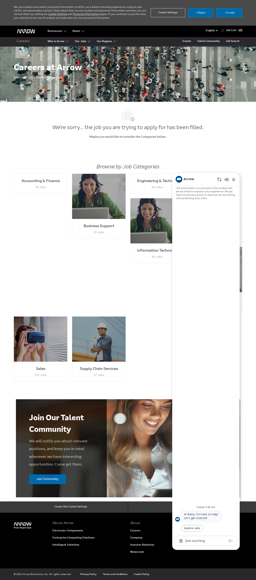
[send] (231, 540)
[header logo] (26, 31)
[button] (212, 30)
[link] (31, 525)
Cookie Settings (57, 14)
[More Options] (181, 541)
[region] (206, 360)
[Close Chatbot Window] (233, 179)
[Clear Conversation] (219, 179)
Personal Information (86, 14)
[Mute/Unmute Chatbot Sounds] (226, 179)
